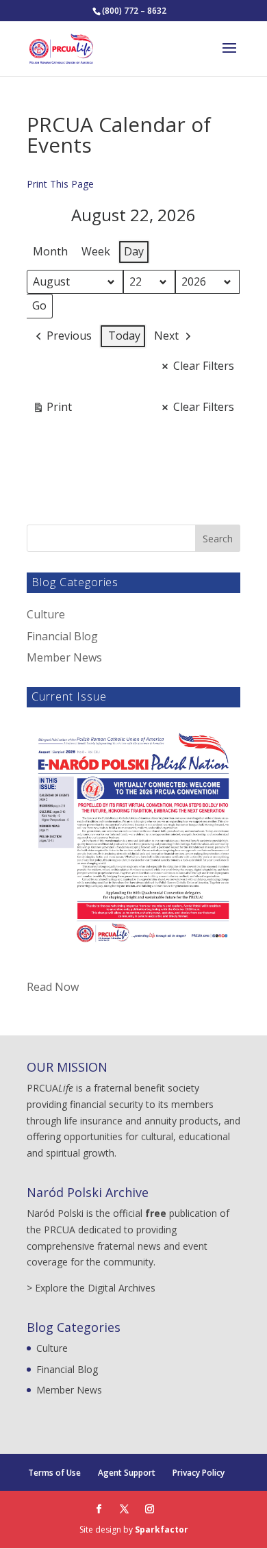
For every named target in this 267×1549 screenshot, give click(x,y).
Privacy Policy (199, 1472)
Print (52, 409)
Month (50, 251)
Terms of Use (54, 1472)
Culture (46, 614)
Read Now (53, 986)
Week (95, 251)
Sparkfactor (161, 1529)
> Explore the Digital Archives (91, 1287)
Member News (64, 657)
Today (124, 335)
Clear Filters (203, 365)
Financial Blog (62, 636)
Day (134, 251)
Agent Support (126, 1472)
